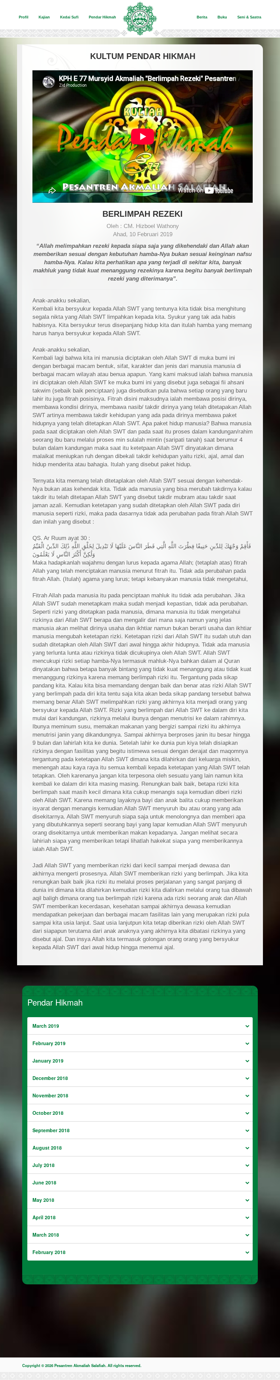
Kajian (44, 17)
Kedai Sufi (69, 17)
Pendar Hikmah (102, 17)
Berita (202, 17)
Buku (222, 17)
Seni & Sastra (249, 17)
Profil (23, 17)
